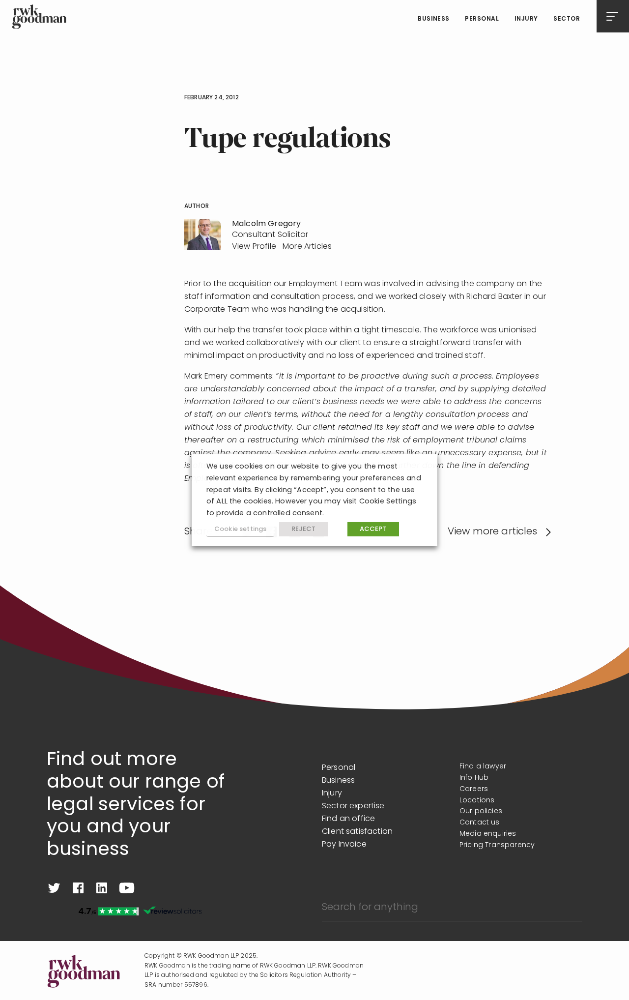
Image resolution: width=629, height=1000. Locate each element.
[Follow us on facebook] (78, 888)
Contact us (479, 822)
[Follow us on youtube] (127, 888)
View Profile (254, 247)
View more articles (493, 532)
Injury (526, 19)
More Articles (307, 247)
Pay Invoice (344, 845)
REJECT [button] (303, 529)
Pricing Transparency (497, 845)
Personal (482, 19)
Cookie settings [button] (240, 529)
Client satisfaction (357, 832)
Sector (566, 19)
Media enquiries (487, 834)
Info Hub (473, 778)
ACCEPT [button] (373, 529)
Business (434, 19)
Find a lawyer (482, 766)
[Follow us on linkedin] (102, 888)
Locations (476, 800)
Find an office (348, 819)
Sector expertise (353, 806)
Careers (473, 789)
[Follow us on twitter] (54, 888)
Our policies (480, 811)
